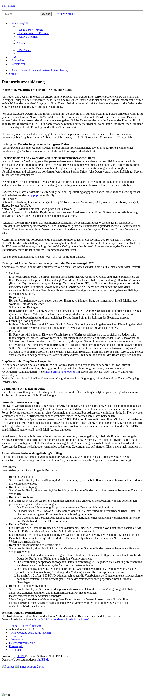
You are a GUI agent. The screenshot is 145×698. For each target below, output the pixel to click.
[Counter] (8, 666)
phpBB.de (43, 659)
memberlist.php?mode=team (62, 371)
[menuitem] (30, 29)
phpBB (21, 656)
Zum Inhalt (8, 5)
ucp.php (33, 195)
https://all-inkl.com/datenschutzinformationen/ (61, 619)
